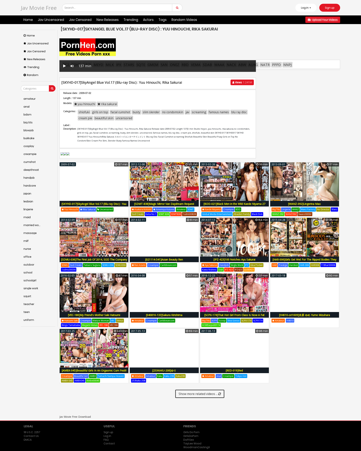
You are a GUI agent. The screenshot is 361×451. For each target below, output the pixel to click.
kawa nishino (209, 269)
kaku (159, 376)
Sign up (329, 8)
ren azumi (140, 265)
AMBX (93, 376)
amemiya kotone (164, 209)
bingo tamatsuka (71, 325)
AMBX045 (79, 380)
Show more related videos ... (198, 394)
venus (120, 320)
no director (323, 209)
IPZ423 (238, 269)
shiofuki (84, 112)
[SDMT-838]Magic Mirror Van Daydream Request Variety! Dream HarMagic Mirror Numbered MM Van (164, 206)
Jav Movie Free (39, 7)
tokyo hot (240, 376)
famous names (219, 112)
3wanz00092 (305, 214)
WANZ (295, 209)
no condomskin (172, 112)
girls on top (100, 112)
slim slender (151, 112)
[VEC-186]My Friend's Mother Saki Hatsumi (94, 315)
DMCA (28, 440)
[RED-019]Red (234, 370)
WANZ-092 (278, 214)
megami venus (89, 325)
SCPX (214, 320)
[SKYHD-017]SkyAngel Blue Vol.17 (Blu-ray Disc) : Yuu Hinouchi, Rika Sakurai (94, 206)
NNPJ (287, 64)
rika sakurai (108, 104)
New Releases (107, 19)
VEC (113, 320)
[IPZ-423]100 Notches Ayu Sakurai (234, 259)
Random (32, 75)
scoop (222, 320)
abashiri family (242, 214)
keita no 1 (151, 214)
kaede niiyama (212, 209)
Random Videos (184, 19)
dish (220, 269)
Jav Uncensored (51, 19)
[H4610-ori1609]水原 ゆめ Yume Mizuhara (304, 315)
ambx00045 (92, 380)
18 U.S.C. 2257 (32, 432)
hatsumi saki (71, 320)
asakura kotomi (142, 209)
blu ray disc (239, 112)
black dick (257, 214)
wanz (334, 209)
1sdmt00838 (189, 214)
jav (187, 112)
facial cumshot (120, 112)
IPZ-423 (229, 269)
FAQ (106, 440)
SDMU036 (120, 265)
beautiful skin (104, 118)
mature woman (101, 320)
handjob (224, 265)
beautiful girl (81, 376)
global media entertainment (217, 214)
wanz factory (308, 209)
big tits (276, 209)
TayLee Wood (192, 443)
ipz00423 (249, 269)
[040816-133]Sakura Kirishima (164, 315)
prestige (283, 265)
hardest (293, 265)
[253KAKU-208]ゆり (164, 370)
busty (136, 112)
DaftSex (188, 440)
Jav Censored (80, 19)
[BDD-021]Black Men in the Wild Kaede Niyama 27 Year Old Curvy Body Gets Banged (234, 206)
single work (237, 265)
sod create (138, 214)
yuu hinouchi (86, 104)
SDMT (191, 209)
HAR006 (315, 265)
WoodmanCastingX (196, 447)
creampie (228, 209)
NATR (265, 64)
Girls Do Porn (191, 432)
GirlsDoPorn (190, 436)
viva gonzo (234, 320)
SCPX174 (257, 320)
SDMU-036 (107, 265)
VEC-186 (103, 325)
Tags (163, 19)
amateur (181, 209)
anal (218, 376)
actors (148, 19)
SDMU (65, 265)
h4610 (290, 320)
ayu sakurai (210, 265)
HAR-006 (304, 265)
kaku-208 (169, 376)
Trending (131, 19)
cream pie (85, 118)
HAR (274, 265)
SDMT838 (176, 214)
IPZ (246, 265)
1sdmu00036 (69, 269)
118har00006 (328, 265)
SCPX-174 (246, 320)
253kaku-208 (138, 380)
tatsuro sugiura (92, 265)
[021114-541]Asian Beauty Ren (164, 259)
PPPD (276, 64)
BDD (238, 209)
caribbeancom (168, 265)
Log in (107, 436)
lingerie (286, 209)
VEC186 (114, 325)
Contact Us (31, 436)
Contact (109, 443)
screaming (199, 112)
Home (28, 19)
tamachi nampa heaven (111, 376)
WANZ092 (291, 214)
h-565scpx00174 (211, 325)
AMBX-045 (67, 380)
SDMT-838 (163, 214)
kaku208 (180, 376)
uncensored (124, 118)
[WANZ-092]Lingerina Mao (304, 204)
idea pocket (256, 265)
